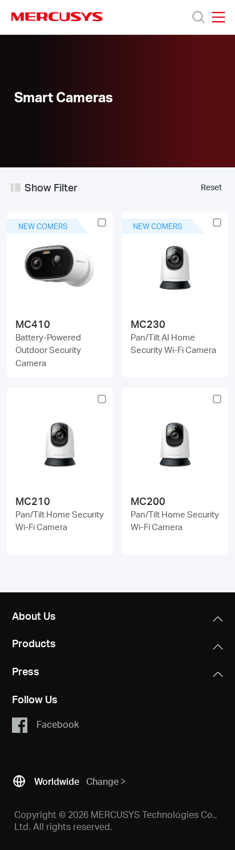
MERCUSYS (57, 16)
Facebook (58, 723)
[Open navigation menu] (218, 17)
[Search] (198, 17)
